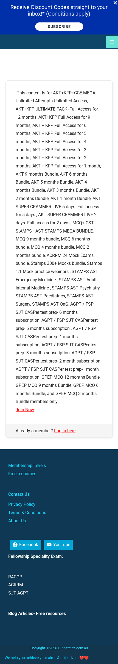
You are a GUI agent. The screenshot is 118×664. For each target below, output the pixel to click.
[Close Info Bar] (115, 3)
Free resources (22, 473)
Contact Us (19, 494)
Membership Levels (27, 465)
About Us (17, 520)
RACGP (15, 576)
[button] (59, 26)
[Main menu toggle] (112, 42)
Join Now (25, 409)
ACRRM (15, 584)
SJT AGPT (18, 593)
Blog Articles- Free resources (37, 613)
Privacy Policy (21, 504)
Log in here (64, 430)
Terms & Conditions (27, 512)
